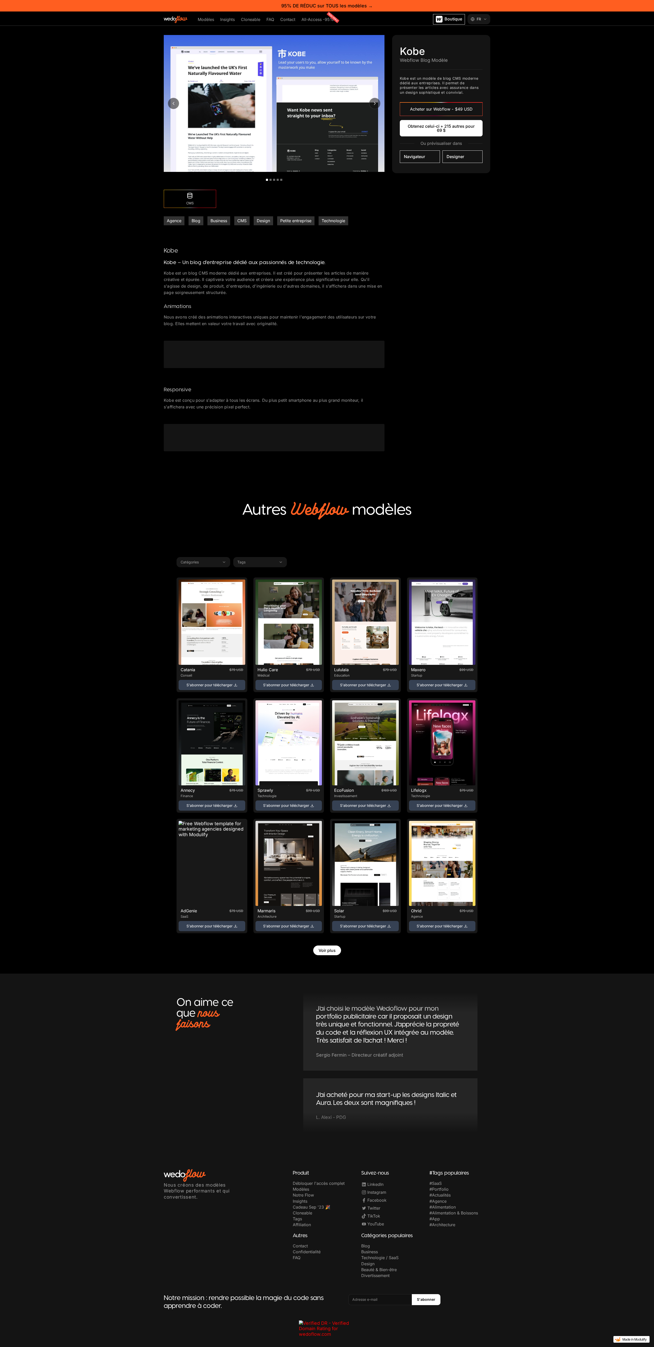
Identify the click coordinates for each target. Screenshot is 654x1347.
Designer (455, 156)
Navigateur (414, 156)
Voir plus (327, 950)
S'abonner (426, 1299)
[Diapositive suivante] (374, 103)
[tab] (267, 180)
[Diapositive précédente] (173, 103)
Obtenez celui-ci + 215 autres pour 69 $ (441, 128)
